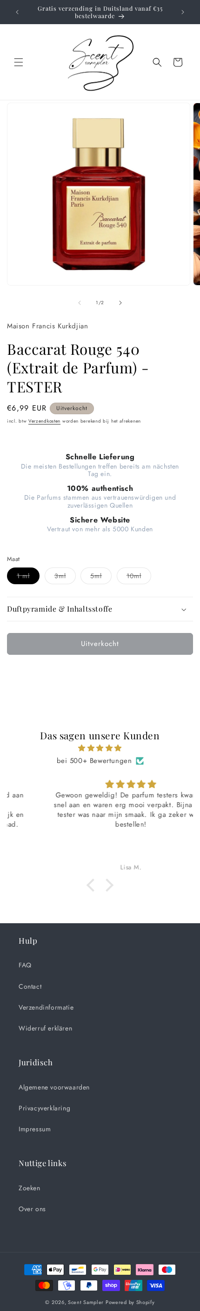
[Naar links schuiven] (79, 303)
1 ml (28, 577)
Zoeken (29, 1188)
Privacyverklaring (44, 1108)
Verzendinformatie (46, 1007)
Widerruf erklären (45, 1028)
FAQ (25, 965)
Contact (30, 986)
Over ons (32, 1208)
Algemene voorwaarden (54, 1087)
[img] (100, 748)
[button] (18, 62)
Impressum (35, 1129)
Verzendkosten (44, 420)
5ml (101, 577)
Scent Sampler (86, 1302)
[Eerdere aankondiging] (17, 12)
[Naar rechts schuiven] (120, 303)
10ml (139, 577)
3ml (65, 577)
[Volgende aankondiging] (183, 12)
